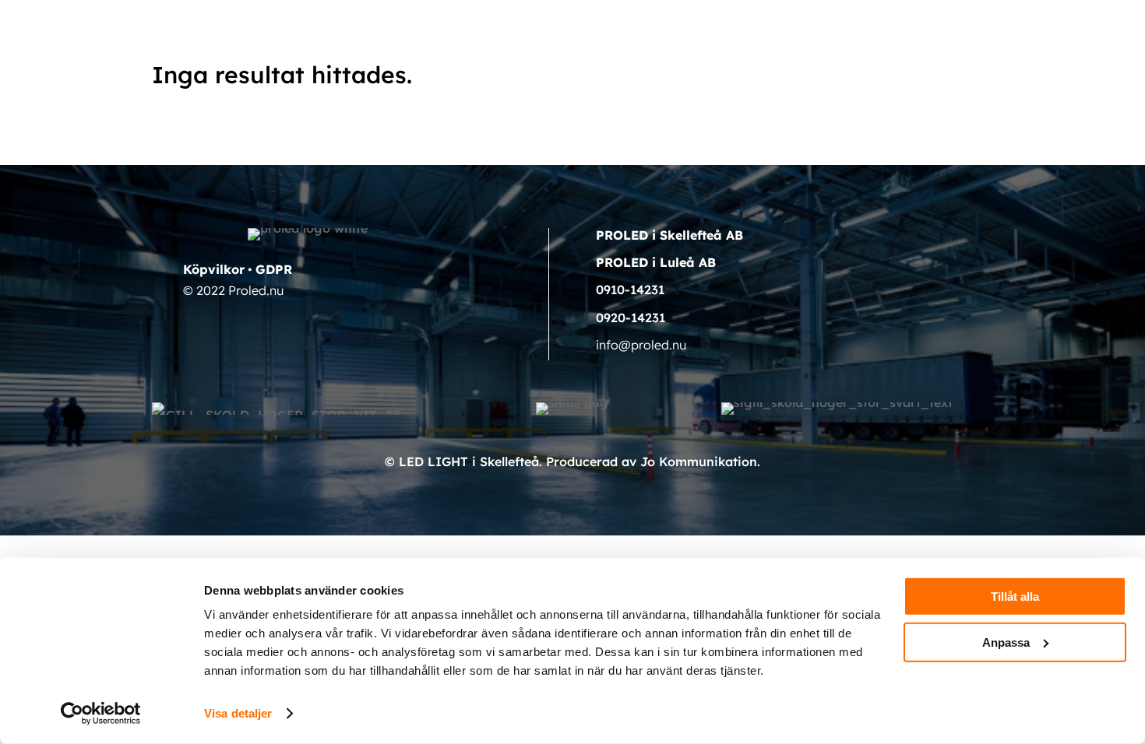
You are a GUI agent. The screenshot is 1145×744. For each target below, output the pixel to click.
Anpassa (1006, 641)
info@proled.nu (641, 345)
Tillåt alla (1015, 596)
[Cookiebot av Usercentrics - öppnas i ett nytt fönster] (101, 713)
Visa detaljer (238, 713)
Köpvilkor (214, 269)
